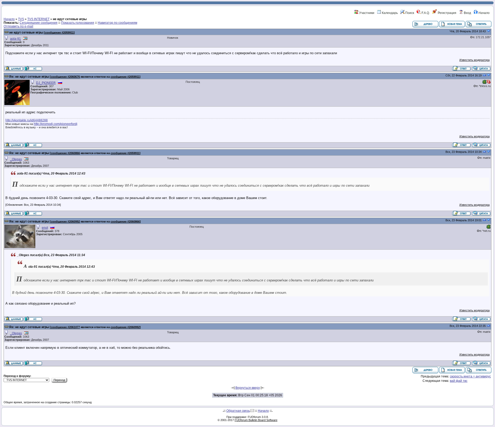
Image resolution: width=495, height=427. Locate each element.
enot (45, 228)
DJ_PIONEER (46, 83)
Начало (484, 13)
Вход (467, 13)
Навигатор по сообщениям (117, 23)
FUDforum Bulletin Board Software (256, 420)
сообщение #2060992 (65, 221)
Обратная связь (238, 411)
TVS (21, 19)
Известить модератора (474, 59)
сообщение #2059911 (59, 32)
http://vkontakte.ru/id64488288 (26, 120)
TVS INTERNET (38, 19)
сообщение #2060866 (65, 153)
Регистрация (446, 13)
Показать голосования (77, 23)
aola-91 (15, 39)
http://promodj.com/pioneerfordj (55, 124)
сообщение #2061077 (65, 327)
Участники (366, 13)
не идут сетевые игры (26, 32)
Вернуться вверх (247, 388)
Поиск (409, 13)
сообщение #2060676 (65, 76)
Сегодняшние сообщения (38, 23)
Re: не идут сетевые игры (29, 76)
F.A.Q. (425, 13)
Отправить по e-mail (18, 26)
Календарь (389, 13)
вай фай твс (458, 381)
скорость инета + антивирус (470, 376)
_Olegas (16, 159)
